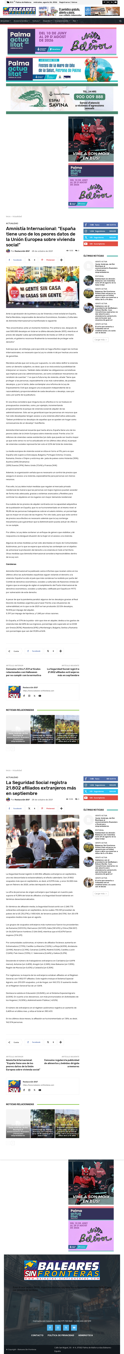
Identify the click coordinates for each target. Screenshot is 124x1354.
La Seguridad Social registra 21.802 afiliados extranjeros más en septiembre (63, 672)
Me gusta (111, 225)
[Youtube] (115, 2)
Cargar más (100, 339)
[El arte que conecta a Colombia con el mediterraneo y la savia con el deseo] (88, 328)
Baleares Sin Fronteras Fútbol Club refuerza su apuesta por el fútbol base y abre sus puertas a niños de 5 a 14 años (67, 737)
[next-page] (13, 749)
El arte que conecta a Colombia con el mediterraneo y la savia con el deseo (105, 330)
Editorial (42, 733)
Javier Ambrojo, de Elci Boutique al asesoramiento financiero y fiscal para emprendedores (18, 737)
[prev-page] (8, 749)
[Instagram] (108, 2)
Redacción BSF (22, 251)
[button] (120, 21)
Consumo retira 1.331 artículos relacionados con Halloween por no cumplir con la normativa (23, 672)
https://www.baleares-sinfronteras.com (38, 691)
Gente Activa (17, 731)
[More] (61, 260)
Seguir (112, 231)
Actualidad (17, 216)
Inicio (8, 216)
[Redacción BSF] (8, 251)
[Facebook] (104, 2)
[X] (112, 2)
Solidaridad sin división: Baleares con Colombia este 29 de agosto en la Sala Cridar (42, 738)
